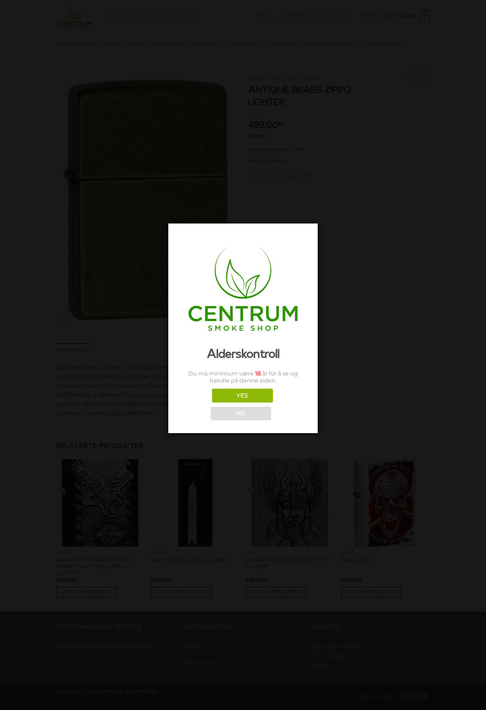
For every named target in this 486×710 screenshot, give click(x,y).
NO (241, 413)
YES (242, 395)
